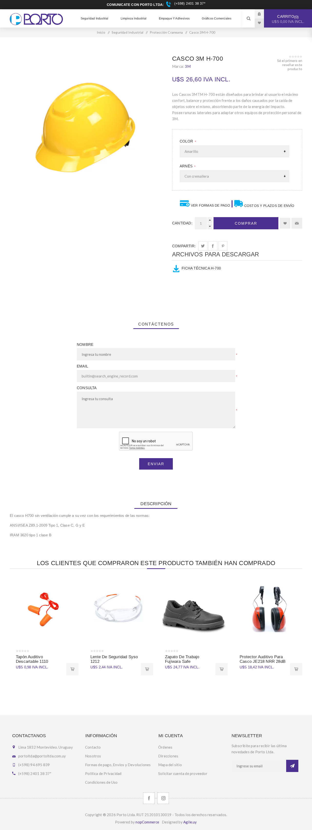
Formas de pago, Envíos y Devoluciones (118, 764)
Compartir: (183, 246)
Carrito (288, 19)
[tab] (156, 324)
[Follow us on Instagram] (163, 798)
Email (82, 366)
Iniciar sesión (263, 13)
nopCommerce (147, 822)
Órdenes (165, 747)
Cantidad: (182, 223)
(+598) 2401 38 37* (189, 3)
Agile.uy (190, 822)
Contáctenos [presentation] (156, 324)
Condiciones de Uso (101, 782)
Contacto (93, 747)
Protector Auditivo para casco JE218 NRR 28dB (262, 659)
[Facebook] (149, 798)
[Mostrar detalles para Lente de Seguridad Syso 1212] (118, 610)
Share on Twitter (202, 246)
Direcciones (168, 756)
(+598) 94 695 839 (34, 764)
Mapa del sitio (170, 764)
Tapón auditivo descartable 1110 (32, 659)
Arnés (187, 166)
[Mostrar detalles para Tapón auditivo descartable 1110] (44, 610)
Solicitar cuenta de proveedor (182, 773)
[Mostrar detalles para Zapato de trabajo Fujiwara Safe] (193, 610)
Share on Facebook (212, 246)
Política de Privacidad (103, 773)
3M (187, 66)
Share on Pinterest (222, 246)
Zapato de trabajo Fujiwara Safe (182, 659)
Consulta (87, 388)
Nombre (85, 344)
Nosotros (93, 756)
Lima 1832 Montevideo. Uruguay (45, 747)
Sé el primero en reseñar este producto (289, 64)
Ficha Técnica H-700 (201, 268)
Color (187, 141)
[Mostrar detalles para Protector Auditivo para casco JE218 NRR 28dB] (268, 610)
